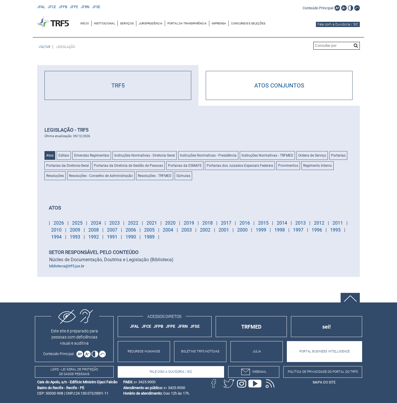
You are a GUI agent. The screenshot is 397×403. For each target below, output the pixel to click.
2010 (57, 230)
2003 (187, 230)
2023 (115, 223)
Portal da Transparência (187, 23)
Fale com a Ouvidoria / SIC (337, 24)
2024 (96, 223)
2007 (113, 230)
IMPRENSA (219, 23)
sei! (326, 327)
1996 (317, 230)
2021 (152, 223)
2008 (94, 230)
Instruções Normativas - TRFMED (267, 155)
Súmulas (183, 176)
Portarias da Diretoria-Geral (67, 166)
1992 (94, 237)
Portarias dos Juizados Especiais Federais (240, 166)
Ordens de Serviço (312, 155)
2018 (208, 223)
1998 (280, 230)
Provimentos (288, 166)
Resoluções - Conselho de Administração (101, 176)
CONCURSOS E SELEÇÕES (248, 23)
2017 (227, 223)
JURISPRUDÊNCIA (150, 23)
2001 (224, 230)
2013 (301, 223)
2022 (134, 223)
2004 (168, 230)
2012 (320, 223)
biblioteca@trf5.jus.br (66, 266)
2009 (75, 230)
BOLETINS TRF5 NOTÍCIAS (200, 351)
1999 (261, 230)
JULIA (257, 351)
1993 (75, 237)
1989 (150, 237)
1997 (299, 230)
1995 (336, 230)
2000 (243, 230)
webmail (259, 372)
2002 (206, 230)
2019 (189, 223)
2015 (264, 223)
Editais (63, 155)
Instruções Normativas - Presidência (208, 155)
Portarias (338, 155)
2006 (131, 230)
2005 (150, 230)
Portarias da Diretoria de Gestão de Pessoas (128, 166)
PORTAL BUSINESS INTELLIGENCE (324, 351)
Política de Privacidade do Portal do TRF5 (323, 372)
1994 (57, 237)
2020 (171, 223)
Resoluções (55, 176)
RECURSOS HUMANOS (144, 351)
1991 (113, 237)
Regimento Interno (317, 166)
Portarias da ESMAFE (185, 166)
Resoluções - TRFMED (154, 176)
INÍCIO (84, 23)
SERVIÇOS (127, 23)
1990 (131, 237)
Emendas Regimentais (91, 155)
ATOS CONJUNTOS (279, 85)
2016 (245, 223)
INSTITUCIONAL (104, 23)
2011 (338, 223)
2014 (282, 223)
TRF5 (118, 85)
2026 (59, 223)
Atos (49, 155)
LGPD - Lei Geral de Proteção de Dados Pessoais (74, 372)
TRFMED (251, 327)
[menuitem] (85, 23)
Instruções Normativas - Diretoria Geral (144, 155)
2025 (78, 223)
